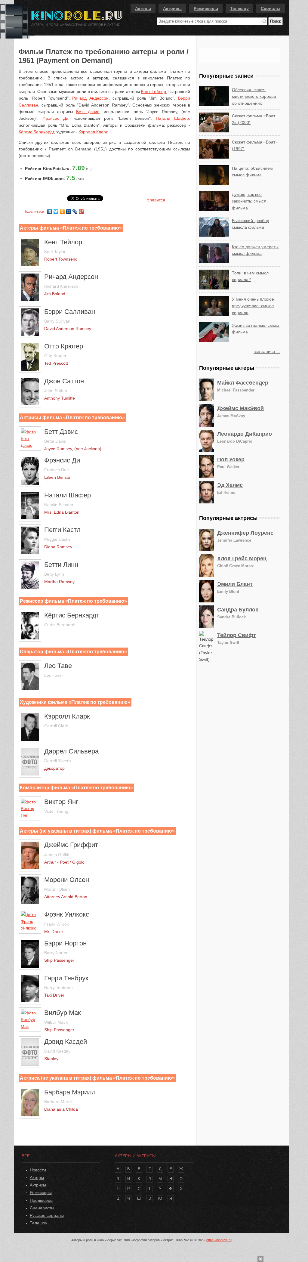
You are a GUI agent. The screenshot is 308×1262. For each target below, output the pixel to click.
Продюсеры (41, 1200)
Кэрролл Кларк (93, 131)
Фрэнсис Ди (55, 118)
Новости (38, 1170)
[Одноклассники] (62, 210)
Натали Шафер (172, 118)
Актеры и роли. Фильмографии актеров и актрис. (76, 24)
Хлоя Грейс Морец (241, 558)
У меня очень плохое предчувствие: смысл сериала (253, 306)
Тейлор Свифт (236, 635)
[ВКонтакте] (50, 210)
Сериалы (270, 8)
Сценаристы (42, 1207)
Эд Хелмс (230, 485)
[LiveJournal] (75, 210)
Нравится (155, 199)
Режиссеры (206, 8)
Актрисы (172, 8)
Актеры (143, 8)
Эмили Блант (235, 584)
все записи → (267, 351)
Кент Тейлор (153, 91)
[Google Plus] (81, 210)
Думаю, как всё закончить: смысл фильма (249, 201)
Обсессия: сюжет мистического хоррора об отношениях (254, 96)
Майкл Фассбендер (242, 383)
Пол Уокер (231, 459)
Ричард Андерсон (90, 98)
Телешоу (239, 8)
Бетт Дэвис (87, 111)
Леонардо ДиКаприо (244, 434)
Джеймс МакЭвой (240, 408)
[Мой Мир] (69, 210)
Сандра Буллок (237, 610)
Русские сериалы (47, 1215)
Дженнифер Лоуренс (245, 533)
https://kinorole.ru (219, 1240)
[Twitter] (56, 210)
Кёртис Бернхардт (36, 131)
